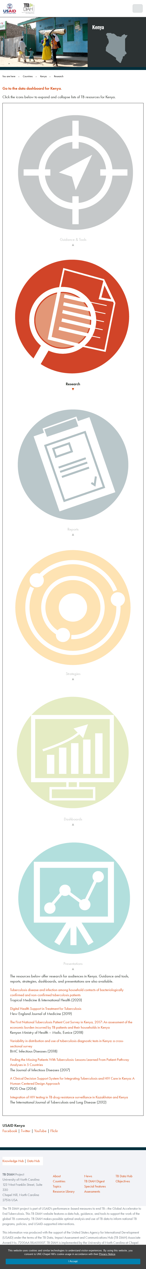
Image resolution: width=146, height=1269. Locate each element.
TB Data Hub (124, 1176)
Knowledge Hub (13, 1161)
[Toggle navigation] (138, 8)
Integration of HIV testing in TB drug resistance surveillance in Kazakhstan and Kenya (69, 1097)
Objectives (123, 1181)
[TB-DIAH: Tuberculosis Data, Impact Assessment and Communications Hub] (28, 8)
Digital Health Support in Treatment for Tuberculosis (45, 1008)
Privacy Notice (107, 1254)
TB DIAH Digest (94, 1181)
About (57, 1176)
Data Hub (33, 1161)
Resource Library (64, 1191)
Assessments (92, 1191)
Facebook (9, 1130)
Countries (59, 1181)
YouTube (40, 1130)
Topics (57, 1186)
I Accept (73, 1261)
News (88, 1176)
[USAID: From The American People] (11, 8)
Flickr (54, 1130)
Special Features (95, 1186)
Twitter (25, 1130)
